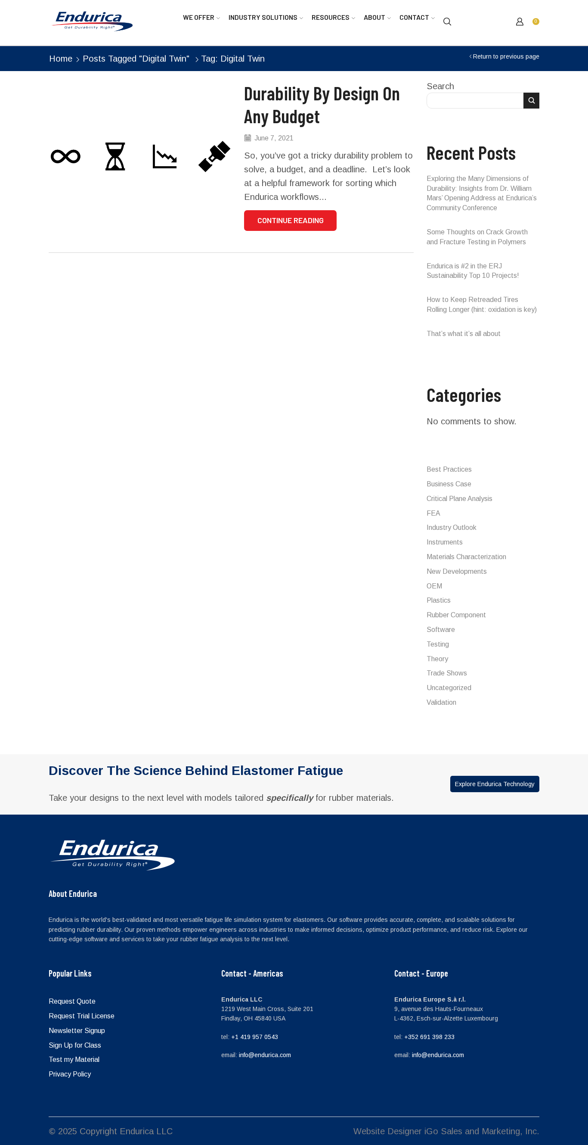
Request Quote (72, 1001)
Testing (438, 644)
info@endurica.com (265, 1055)
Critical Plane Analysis (459, 498)
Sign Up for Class (75, 1045)
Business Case (449, 484)
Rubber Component (456, 615)
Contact (414, 17)
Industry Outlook (452, 527)
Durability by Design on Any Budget (322, 104)
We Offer (198, 17)
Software (441, 629)
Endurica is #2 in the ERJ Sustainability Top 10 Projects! (473, 271)
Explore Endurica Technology (495, 784)
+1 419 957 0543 (254, 1036)
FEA (433, 513)
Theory (437, 659)
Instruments (445, 542)
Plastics (439, 600)
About (374, 17)
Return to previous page (506, 56)
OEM (434, 586)
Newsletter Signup (77, 1030)
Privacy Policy (70, 1074)
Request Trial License (82, 1016)
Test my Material (74, 1059)
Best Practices (449, 469)
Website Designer (387, 1131)
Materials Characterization (466, 556)
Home (60, 58)
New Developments (457, 571)
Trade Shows (447, 673)
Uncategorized (449, 687)
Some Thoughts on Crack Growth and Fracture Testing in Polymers (477, 237)
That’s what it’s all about (464, 333)
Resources (331, 17)
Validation (441, 702)
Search (440, 86)
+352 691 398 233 (429, 1036)
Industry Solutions (263, 17)
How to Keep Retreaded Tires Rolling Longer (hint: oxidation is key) (482, 304)
